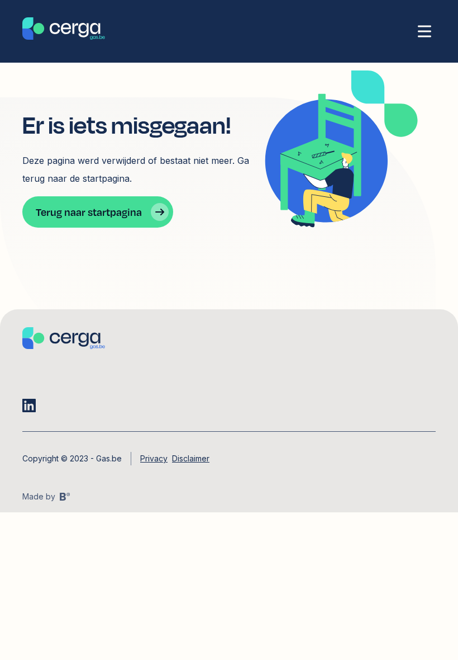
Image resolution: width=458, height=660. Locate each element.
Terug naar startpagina (89, 211)
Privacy (154, 458)
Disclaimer (190, 458)
